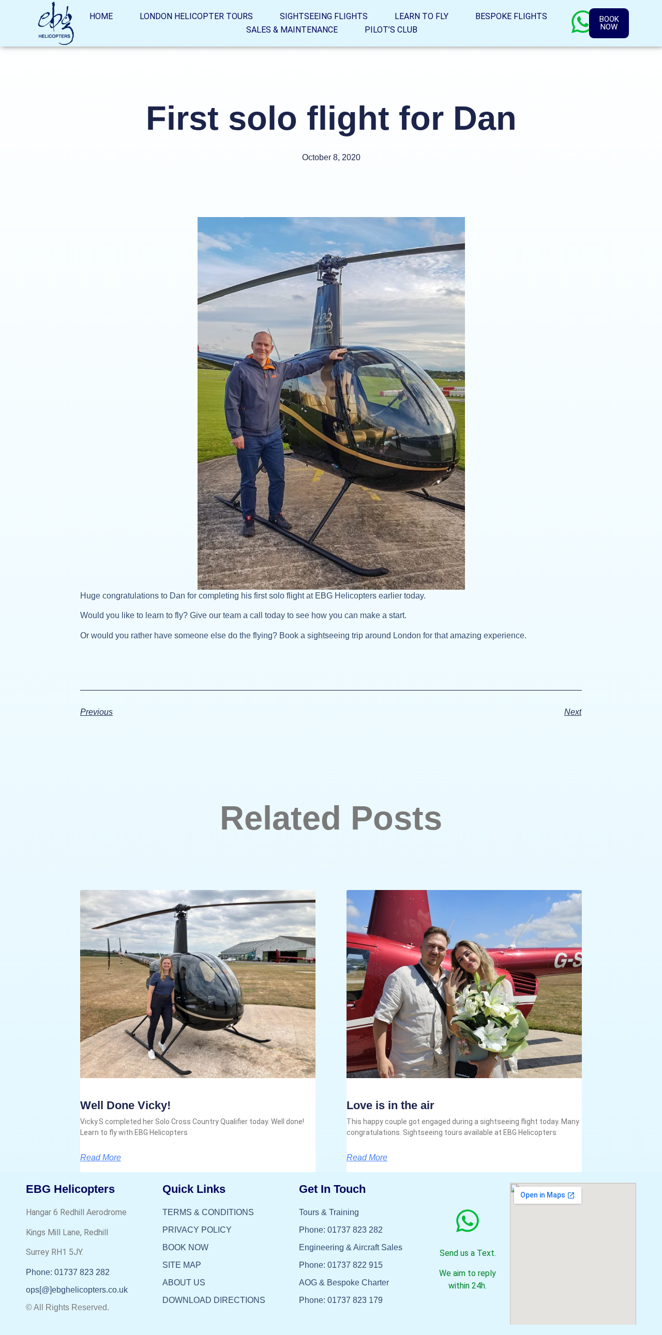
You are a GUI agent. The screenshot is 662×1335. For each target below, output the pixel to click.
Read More (100, 1158)
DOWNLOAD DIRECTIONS (213, 1300)
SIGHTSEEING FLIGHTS (324, 16)
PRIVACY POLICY (197, 1229)
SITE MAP (181, 1265)
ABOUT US (183, 1282)
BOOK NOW (185, 1247)
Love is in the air (390, 1105)
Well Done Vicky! (125, 1105)
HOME (101, 16)
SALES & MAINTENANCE (292, 30)
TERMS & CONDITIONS (208, 1212)
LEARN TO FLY (421, 16)
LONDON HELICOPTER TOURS (196, 16)
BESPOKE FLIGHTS (511, 16)
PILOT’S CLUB (391, 30)
